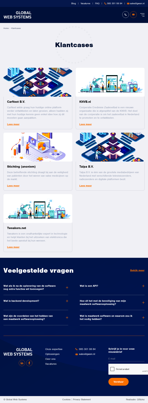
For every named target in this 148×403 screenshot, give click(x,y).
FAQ (97, 3)
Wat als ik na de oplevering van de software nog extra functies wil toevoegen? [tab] (29, 287)
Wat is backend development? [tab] (21, 300)
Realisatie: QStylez (135, 399)
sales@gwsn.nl (137, 3)
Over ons (50, 359)
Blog (73, 3)
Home (6, 28)
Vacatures (85, 3)
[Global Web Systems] (17, 14)
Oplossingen (52, 354)
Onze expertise (53, 349)
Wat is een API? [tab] (89, 285)
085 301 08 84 (114, 3)
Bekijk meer (137, 270)
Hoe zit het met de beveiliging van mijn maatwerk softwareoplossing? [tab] (103, 302)
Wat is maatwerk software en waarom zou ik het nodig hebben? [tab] (106, 317)
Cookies (66, 399)
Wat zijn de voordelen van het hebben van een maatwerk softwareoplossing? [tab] (28, 317)
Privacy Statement (82, 399)
